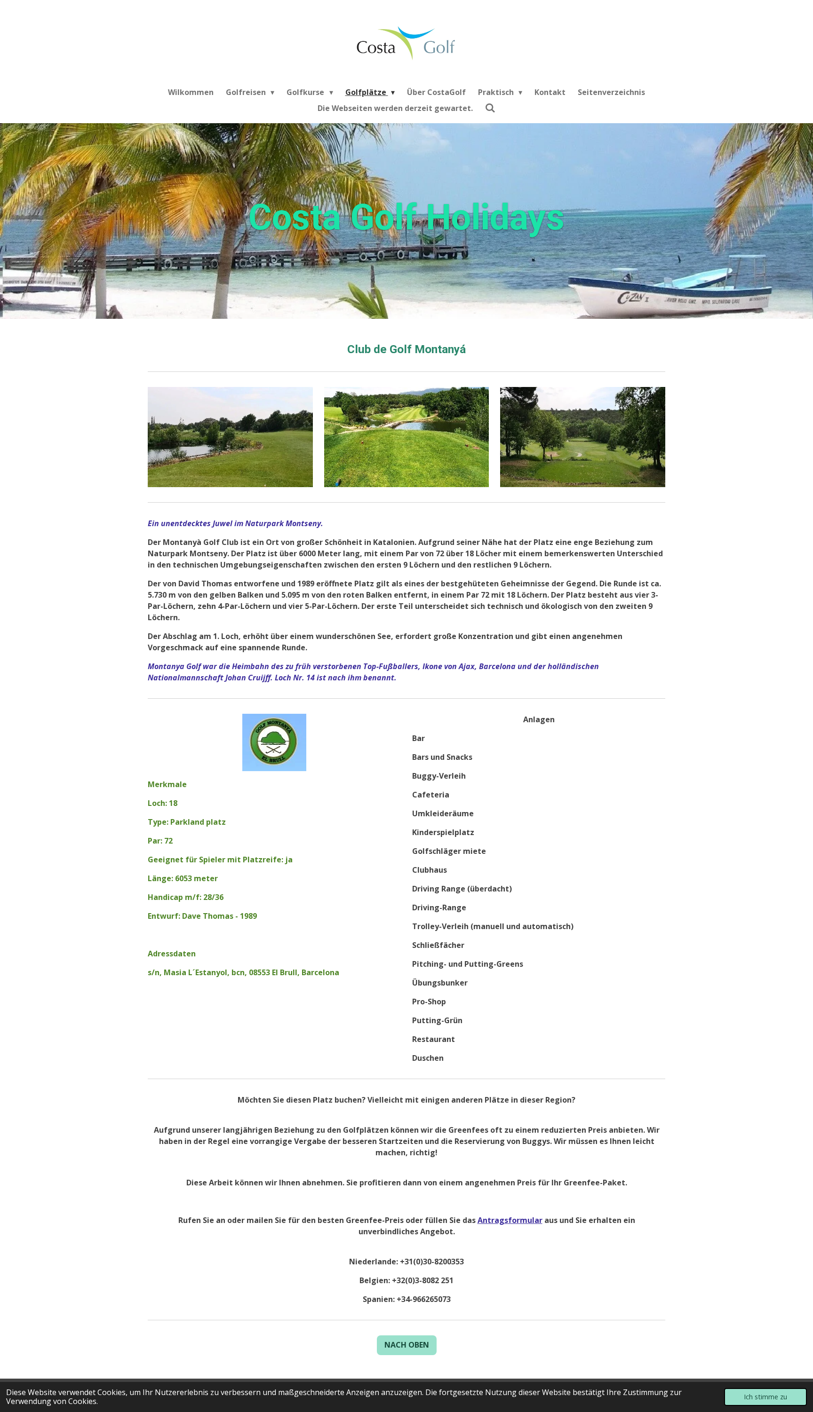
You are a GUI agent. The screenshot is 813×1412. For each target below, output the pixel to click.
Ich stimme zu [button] (765, 1396)
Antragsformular (510, 1220)
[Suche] (490, 107)
